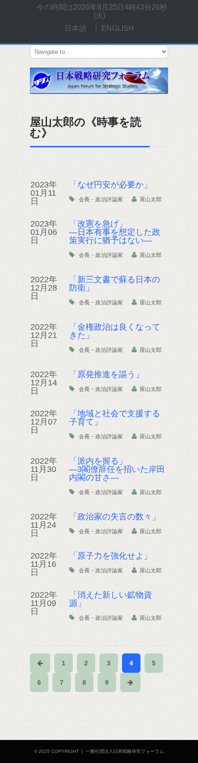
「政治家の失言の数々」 (114, 516)
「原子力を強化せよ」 (110, 555)
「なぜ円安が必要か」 (110, 184)
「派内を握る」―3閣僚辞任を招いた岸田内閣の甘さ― (117, 469)
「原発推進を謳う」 (106, 374)
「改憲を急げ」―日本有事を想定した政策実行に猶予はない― (114, 232)
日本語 (75, 28)
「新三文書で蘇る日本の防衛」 (114, 283)
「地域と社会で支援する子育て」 (114, 417)
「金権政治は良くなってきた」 (114, 331)
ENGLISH (117, 28)
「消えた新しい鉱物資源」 (110, 599)
